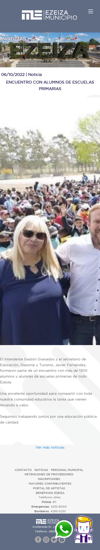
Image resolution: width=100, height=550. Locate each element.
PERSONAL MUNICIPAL (67, 469)
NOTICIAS (41, 469)
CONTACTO (23, 469)
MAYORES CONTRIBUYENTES (50, 483)
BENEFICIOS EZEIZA (50, 492)
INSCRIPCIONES (49, 478)
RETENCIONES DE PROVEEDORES (49, 474)
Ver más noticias (50, 447)
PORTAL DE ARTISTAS (49, 488)
